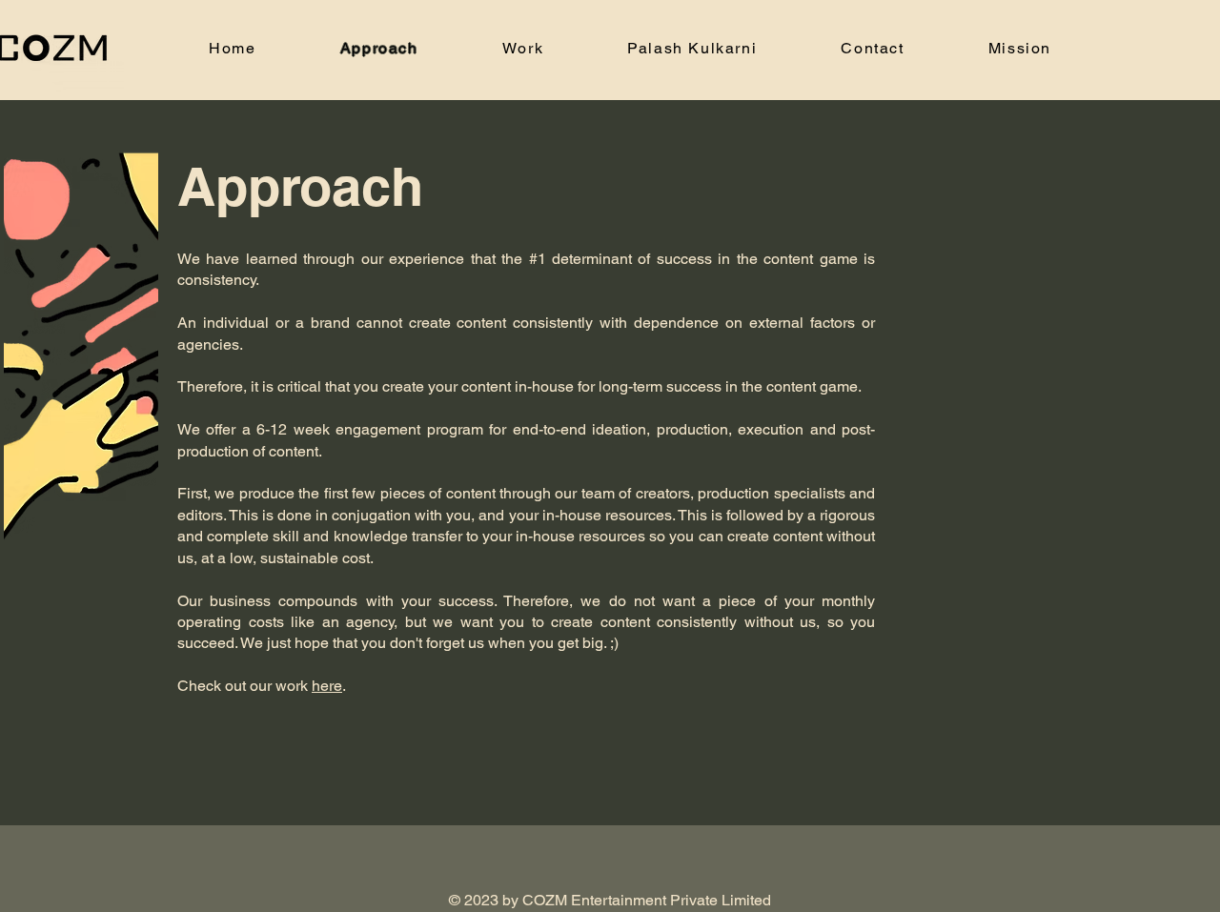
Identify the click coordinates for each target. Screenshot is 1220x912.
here (327, 686)
